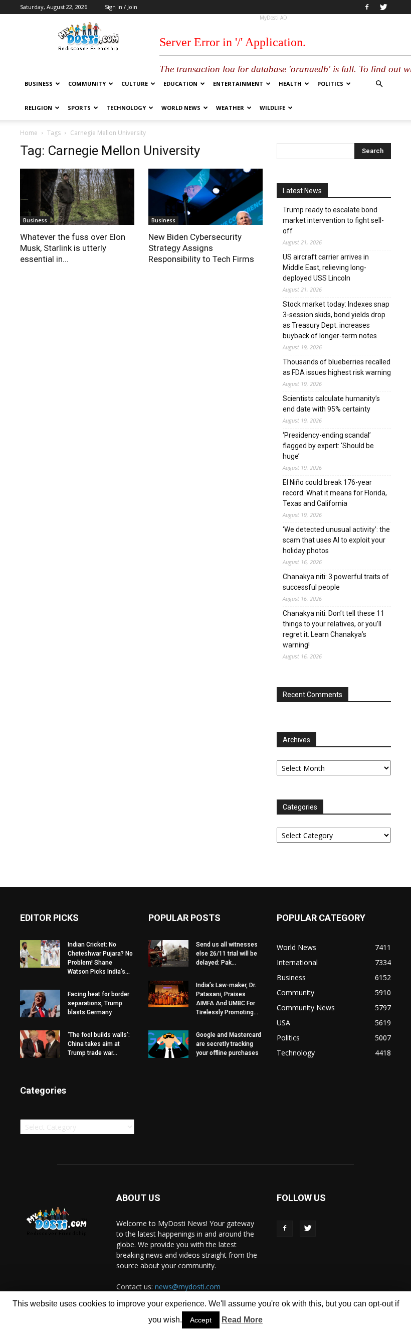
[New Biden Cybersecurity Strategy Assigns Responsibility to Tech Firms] (205, 197)
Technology (126, 107)
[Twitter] (383, 7)
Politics (330, 83)
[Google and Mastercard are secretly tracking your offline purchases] (168, 1044)
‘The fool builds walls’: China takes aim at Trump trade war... (99, 1043)
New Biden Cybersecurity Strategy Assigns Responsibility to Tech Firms (201, 248)
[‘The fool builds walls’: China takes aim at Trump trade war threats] (40, 1044)
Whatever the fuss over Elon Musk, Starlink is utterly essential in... (72, 248)
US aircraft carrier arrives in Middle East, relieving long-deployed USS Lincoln (326, 267)
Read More (242, 1319)
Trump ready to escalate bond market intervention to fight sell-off (333, 220)
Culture (134, 83)
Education (180, 83)
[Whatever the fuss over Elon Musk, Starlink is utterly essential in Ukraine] (77, 197)
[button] (379, 84)
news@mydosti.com (188, 1286)
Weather (230, 107)
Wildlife (272, 107)
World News (180, 107)
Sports (79, 107)
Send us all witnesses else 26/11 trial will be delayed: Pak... (227, 953)
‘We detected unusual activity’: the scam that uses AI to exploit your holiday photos (336, 540)
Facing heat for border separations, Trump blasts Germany (98, 1003)
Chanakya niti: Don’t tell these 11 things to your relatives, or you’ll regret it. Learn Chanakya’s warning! (333, 629)
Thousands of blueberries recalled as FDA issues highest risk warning (337, 367)
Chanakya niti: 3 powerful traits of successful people (336, 582)
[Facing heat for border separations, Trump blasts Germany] (40, 1003)
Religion (38, 107)
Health (290, 83)
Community (87, 83)
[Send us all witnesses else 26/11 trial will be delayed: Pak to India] (168, 953)
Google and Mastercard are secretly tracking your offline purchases (228, 1043)
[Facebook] (366, 7)
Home (29, 132)
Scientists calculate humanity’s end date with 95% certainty (331, 403)
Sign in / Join (121, 7)
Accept (201, 1320)
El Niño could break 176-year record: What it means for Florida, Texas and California (335, 492)
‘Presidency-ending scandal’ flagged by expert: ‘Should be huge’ (328, 445)
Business (39, 83)
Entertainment (238, 83)
